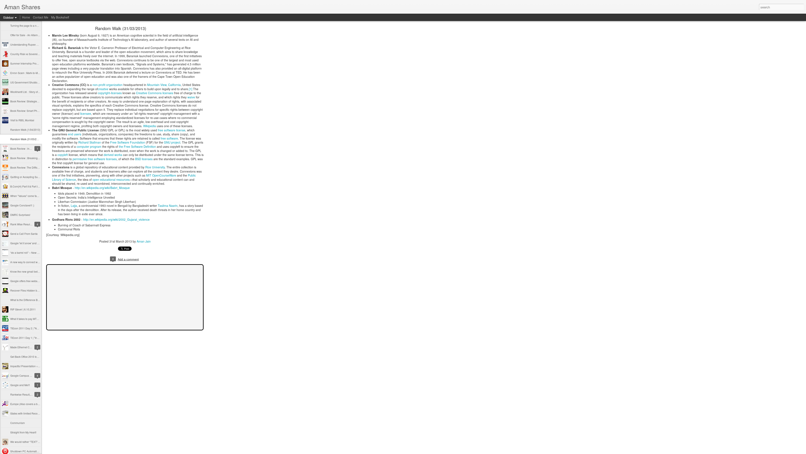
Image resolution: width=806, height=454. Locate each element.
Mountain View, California (164, 85)
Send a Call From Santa (24, 233)
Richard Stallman (89, 142)
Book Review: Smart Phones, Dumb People (35, 110)
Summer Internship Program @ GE (30, 63)
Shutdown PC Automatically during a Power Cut (37, 451)
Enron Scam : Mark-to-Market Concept (32, 73)
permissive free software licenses (95, 159)
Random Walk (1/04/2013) (25, 129)
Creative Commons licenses (154, 93)
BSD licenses (144, 159)
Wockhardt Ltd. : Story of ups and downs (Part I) (37, 92)
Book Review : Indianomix (25, 148)
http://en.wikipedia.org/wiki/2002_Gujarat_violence (116, 219)
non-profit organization (108, 85)
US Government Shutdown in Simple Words (35, 82)
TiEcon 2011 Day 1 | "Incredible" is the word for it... (38, 337)
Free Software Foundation (127, 142)
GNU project (172, 142)
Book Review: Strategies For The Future (33, 101)
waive (191, 97)
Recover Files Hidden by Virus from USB (33, 290)
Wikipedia (149, 126)
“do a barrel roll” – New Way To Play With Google (38, 252)
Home (26, 17)
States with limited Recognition (27, 413)
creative (103, 89)
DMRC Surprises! (20, 214)
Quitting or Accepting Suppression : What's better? (38, 177)
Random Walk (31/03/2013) (26, 139)
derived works (113, 155)
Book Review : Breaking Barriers (28, 158)
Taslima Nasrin (168, 205)
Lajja (74, 205)
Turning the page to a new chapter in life (33, 25)
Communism (17, 423)
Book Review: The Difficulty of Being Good (34, 167)
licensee (85, 113)
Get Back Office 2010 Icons (25, 356)
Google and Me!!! (20, 385)
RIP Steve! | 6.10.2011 (23, 309)
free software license (171, 130)
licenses (116, 93)
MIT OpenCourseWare (161, 175)
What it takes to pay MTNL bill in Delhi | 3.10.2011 (38, 319)
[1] (190, 89)
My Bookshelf (60, 17)
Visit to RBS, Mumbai (22, 120)
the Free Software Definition (137, 146)
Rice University (155, 167)
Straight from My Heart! (23, 432)
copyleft (63, 155)
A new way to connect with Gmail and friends (35, 262)
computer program (89, 146)
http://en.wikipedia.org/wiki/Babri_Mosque (102, 188)
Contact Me (40, 17)
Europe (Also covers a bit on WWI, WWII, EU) (35, 404)
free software (169, 138)
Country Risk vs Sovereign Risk (28, 54)
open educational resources (111, 179)
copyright (104, 93)
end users (74, 134)
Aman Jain (144, 241)
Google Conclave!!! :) (22, 205)
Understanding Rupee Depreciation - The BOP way (39, 44)
